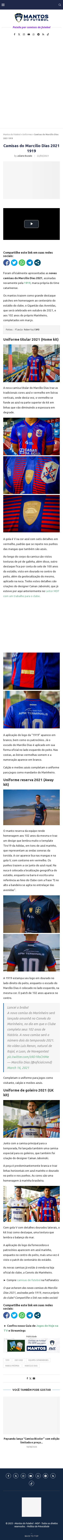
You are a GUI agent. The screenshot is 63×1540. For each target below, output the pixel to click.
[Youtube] (29, 34)
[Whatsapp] (34, 34)
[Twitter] (19, 34)
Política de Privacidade (38, 1526)
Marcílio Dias (31, 1366)
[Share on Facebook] (27, 1378)
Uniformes (27, 134)
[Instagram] (24, 34)
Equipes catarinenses (38, 1360)
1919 (7, 1360)
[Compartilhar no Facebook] (6, 262)
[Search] (59, 5)
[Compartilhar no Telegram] (29, 262)
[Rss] (43, 34)
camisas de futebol (29, 1280)
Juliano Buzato (24, 156)
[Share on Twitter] (30, 1378)
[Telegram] (38, 34)
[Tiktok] (48, 34)
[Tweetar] (14, 262)
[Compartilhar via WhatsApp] (22, 262)
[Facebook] (14, 34)
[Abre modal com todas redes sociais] (37, 262)
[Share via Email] (34, 1378)
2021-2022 (19, 1360)
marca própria (12, 1366)
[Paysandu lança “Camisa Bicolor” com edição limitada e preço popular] (31, 1415)
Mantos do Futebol (12, 134)
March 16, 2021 (18, 1068)
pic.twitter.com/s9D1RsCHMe (28, 1057)
